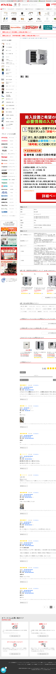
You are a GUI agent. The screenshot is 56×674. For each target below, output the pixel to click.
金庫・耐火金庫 (39, 21)
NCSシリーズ (44, 306)
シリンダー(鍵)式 (24, 311)
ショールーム (20, 662)
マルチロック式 (32, 306)
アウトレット (8, 128)
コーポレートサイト (20, 664)
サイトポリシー (41, 664)
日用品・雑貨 (8, 118)
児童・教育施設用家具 (10, 105)
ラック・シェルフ (47, 15)
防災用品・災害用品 (10, 121)
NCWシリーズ (51, 306)
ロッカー (7, 56)
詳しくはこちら (15, 636)
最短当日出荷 (42, 1)
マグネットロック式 (32, 311)
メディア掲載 (40, 662)
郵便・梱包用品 (9, 111)
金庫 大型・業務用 (24, 306)
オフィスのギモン (27, 662)
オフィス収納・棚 (9, 53)
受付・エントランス (22, 21)
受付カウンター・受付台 (9, 83)
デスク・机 (5, 15)
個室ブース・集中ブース (8, 70)
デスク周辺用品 (22, 15)
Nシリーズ (38, 306)
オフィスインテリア (10, 89)
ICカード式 (46, 311)
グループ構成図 (34, 664)
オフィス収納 (39, 15)
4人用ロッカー (49, 9)
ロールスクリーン (19, 9)
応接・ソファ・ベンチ (10, 86)
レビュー (45, 662)
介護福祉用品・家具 (10, 102)
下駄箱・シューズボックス (9, 60)
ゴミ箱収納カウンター (40, 9)
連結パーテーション (29, 9)
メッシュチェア (11, 9)
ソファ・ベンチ (14, 21)
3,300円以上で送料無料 (33, 1)
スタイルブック (34, 662)
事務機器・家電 (9, 92)
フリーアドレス (14, 15)
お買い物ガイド (51, 662)
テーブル (30, 15)
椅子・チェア (5, 21)
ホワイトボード (47, 21)
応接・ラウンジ (30, 21)
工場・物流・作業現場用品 (8, 96)
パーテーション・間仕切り (9, 73)
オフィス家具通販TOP (12, 662)
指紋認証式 (40, 311)
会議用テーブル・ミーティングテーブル (10, 63)
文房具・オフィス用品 (10, 108)
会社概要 (28, 664)
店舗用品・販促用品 (10, 115)
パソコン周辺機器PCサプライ (9, 125)
